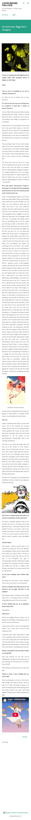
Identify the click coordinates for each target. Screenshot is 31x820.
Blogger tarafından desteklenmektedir (16, 813)
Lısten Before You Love (9, 4)
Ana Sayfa (5, 15)
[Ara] (24, 3)
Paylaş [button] (24, 737)
